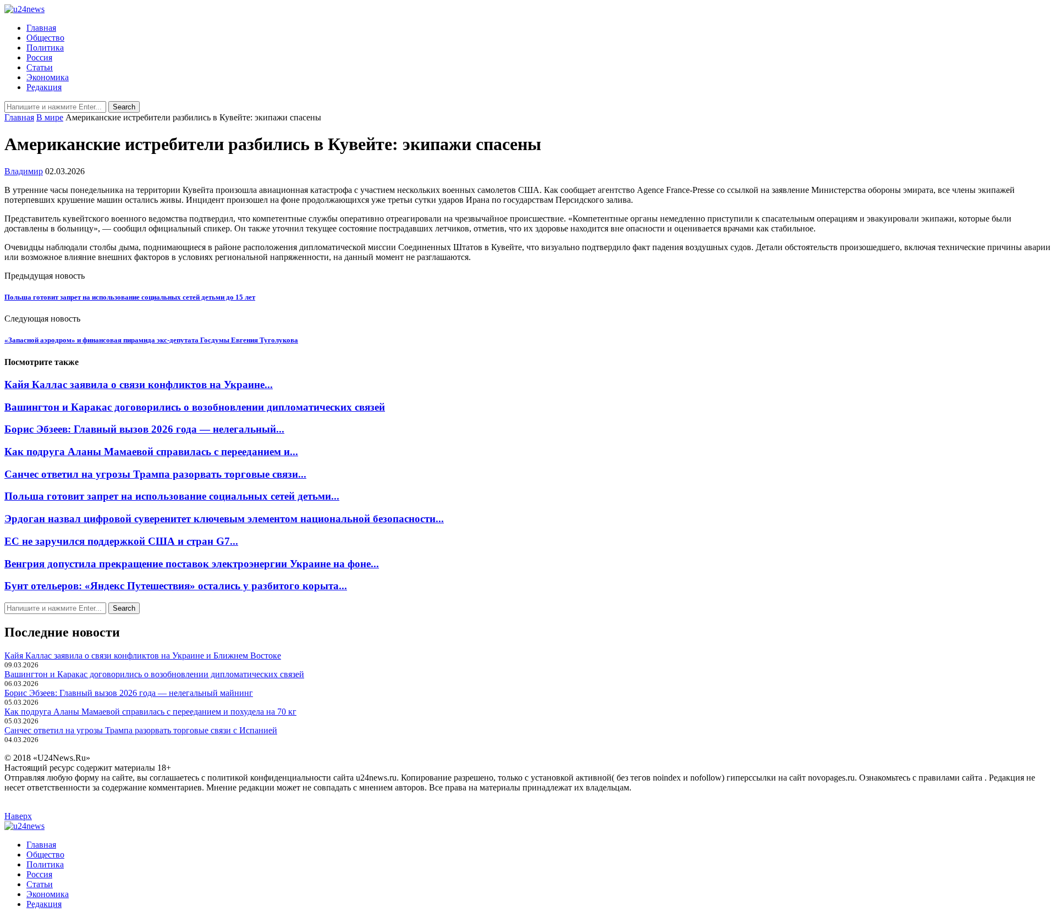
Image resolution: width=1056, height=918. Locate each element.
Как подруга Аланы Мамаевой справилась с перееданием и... (151, 451)
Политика (45, 47)
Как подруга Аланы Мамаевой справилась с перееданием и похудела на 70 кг (150, 711)
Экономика (47, 77)
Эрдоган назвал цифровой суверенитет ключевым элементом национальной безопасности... (224, 518)
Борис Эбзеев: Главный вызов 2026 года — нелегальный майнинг (128, 693)
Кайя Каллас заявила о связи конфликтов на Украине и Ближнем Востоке (142, 655)
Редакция (44, 87)
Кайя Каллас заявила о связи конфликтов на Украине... (138, 384)
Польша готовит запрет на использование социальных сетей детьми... (171, 496)
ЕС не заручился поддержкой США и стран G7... (121, 541)
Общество (45, 37)
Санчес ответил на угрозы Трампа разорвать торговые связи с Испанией (140, 730)
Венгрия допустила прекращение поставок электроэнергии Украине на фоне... (191, 563)
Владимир (23, 171)
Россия (39, 57)
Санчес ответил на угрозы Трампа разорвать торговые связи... (155, 474)
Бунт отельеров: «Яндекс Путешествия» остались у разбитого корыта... (175, 585)
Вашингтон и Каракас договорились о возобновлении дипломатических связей (194, 407)
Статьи (39, 67)
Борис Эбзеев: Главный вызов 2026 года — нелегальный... (144, 429)
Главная (41, 27)
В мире (49, 117)
